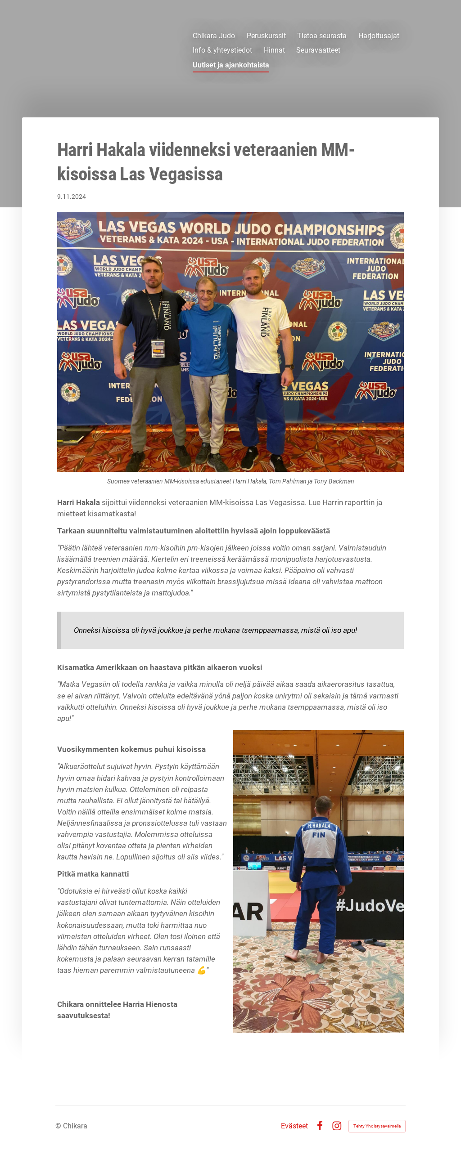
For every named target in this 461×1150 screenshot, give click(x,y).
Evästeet (294, 1126)
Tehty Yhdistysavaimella (377, 1125)
